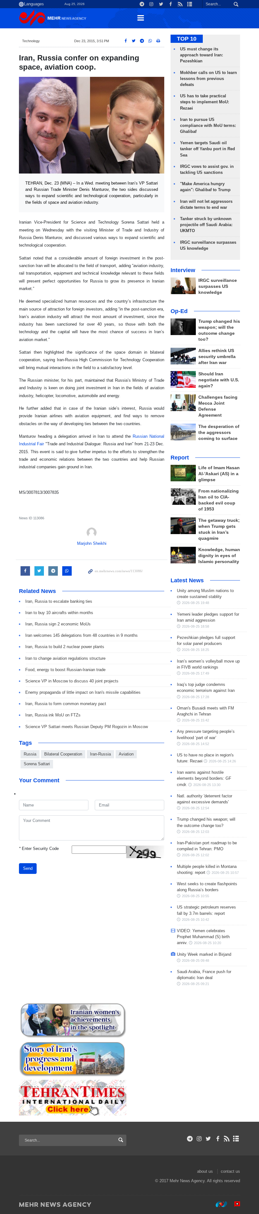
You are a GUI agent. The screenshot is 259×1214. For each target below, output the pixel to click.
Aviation (126, 754)
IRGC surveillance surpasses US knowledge (217, 286)
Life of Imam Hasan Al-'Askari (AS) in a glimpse (219, 473)
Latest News (187, 580)
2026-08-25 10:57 (225, 873)
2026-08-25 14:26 (222, 761)
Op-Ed (179, 311)
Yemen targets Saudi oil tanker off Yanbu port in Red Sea (207, 148)
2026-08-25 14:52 (195, 744)
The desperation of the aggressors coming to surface (218, 432)
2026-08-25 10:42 (195, 919)
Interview (183, 270)
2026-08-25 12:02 (195, 855)
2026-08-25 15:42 (195, 720)
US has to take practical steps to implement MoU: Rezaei (204, 102)
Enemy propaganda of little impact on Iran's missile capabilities (83, 692)
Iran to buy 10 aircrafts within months (59, 612)
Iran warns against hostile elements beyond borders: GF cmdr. (204, 778)
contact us (230, 1171)
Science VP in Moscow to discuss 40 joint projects (71, 681)
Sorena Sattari (37, 763)
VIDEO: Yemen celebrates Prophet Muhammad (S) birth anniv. (203, 936)
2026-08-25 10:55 (195, 896)
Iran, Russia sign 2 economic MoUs (58, 624)
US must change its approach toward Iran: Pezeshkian (201, 55)
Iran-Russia (100, 754)
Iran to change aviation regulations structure (65, 658)
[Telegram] (190, 1139)
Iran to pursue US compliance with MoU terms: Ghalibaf (208, 125)
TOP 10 (186, 39)
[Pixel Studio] (234, 1204)
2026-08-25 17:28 (195, 697)
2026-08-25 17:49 (195, 673)
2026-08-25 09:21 (195, 984)
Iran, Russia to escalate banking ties (58, 601)
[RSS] (227, 1139)
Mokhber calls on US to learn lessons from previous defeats (208, 78)
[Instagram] (199, 1139)
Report (180, 457)
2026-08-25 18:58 (195, 626)
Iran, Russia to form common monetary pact (65, 703)
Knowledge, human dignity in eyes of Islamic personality (219, 555)
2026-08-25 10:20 (207, 943)
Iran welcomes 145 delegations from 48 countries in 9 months (81, 635)
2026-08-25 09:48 (195, 960)
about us (205, 1171)
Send (28, 868)
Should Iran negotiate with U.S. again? (218, 380)
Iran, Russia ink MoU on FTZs (53, 715)
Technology (31, 41)
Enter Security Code (39, 848)
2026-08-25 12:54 (195, 808)
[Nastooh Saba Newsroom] (218, 1204)
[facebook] (217, 1139)
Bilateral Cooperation (63, 754)
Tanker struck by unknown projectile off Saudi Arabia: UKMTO (206, 224)
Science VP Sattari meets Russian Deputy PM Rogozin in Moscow (86, 726)
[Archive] (236, 1139)
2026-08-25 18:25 (195, 650)
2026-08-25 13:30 (206, 785)
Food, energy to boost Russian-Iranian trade (65, 669)
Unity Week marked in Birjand (204, 954)
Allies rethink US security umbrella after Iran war (217, 356)
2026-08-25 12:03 (195, 832)
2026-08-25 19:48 (195, 603)
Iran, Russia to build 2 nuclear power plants (64, 646)
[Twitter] (208, 1139)
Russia (30, 754)
